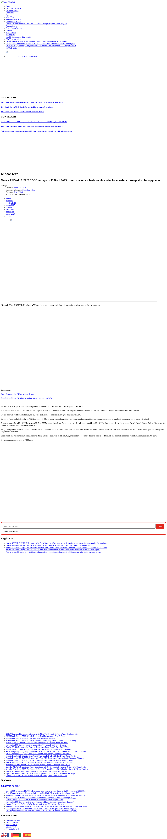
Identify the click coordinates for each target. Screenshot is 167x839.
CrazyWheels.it (10, 785)
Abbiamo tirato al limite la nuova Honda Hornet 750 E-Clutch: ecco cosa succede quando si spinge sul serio (47, 806)
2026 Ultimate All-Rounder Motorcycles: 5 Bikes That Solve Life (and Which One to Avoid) (32, 102)
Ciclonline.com (12, 822)
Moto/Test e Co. (28, 190)
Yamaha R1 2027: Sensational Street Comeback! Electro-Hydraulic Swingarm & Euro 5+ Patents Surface (46, 767)
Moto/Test (10, 17)
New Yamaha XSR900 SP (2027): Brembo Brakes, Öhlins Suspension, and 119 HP (38, 765)
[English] (4, 835)
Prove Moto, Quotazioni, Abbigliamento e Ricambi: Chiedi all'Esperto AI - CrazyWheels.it (41, 46)
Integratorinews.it (12, 829)
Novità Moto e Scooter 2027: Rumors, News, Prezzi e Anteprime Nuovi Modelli (37, 41)
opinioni (9, 207)
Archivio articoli (12, 11)
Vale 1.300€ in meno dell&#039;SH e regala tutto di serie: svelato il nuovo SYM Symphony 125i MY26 (46, 791)
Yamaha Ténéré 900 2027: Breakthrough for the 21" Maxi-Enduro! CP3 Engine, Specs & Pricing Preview (47, 769)
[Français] (10, 835)
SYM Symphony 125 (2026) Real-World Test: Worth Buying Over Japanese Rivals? (38, 754)
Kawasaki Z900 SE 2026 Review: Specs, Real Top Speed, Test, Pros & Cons (36, 745)
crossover (9, 201)
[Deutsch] (16, 835)
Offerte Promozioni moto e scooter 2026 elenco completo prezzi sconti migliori (36, 24)
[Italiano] (22, 835)
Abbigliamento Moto (14, 19)
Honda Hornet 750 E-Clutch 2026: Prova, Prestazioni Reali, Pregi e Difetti (34, 800)
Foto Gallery (11, 33)
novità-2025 (10, 205)
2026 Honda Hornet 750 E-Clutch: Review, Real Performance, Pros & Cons (27, 107)
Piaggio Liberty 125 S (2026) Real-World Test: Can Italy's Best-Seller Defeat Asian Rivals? (41, 756)
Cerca (160, 526)
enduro (8, 198)
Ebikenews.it (11, 827)
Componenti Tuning (13, 22)
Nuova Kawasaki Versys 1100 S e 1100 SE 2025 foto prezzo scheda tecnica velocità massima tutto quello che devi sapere (53, 550)
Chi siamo (10, 13)
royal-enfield (11, 203)
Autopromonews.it (13, 820)
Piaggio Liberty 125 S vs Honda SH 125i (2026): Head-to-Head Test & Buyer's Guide (39, 760)
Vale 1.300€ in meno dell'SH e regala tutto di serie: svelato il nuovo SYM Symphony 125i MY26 (34, 122)
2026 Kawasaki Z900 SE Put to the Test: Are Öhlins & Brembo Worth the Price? (37, 743)
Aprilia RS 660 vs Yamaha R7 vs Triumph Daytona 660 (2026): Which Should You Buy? (40, 773)
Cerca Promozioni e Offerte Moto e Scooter (18, 394)
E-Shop (9, 30)
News (8, 15)
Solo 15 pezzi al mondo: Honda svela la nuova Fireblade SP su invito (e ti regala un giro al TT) (33, 126)
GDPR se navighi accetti (15, 39)
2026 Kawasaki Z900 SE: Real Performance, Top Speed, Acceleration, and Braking (38, 749)
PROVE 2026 (11, 48)
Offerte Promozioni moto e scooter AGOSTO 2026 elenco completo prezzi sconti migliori (40, 43)
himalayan (10, 212)
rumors (8, 216)
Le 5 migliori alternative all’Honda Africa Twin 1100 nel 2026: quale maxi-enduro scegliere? (41, 808)
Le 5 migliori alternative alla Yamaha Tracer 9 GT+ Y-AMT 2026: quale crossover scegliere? (41, 811)
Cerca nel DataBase (13, 8)
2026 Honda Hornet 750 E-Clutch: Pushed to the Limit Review (22, 112)
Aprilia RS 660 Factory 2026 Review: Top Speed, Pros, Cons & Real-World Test (37, 747)
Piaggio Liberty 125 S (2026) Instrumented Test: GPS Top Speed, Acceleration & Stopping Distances (45, 758)
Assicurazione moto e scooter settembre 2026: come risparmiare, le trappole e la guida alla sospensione (36, 131)
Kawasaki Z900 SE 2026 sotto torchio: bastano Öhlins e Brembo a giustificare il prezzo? (40, 802)
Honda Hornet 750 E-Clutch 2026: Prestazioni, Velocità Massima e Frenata (35, 804)
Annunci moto (11, 26)
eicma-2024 (10, 214)
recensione (10, 209)
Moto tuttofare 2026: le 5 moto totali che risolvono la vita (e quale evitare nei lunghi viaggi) (41, 798)
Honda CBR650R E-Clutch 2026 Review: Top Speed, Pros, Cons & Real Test (36, 776)
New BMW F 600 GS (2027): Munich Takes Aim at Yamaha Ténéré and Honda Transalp (40, 762)
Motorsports (10, 35)
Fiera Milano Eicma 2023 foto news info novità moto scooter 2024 (26, 398)
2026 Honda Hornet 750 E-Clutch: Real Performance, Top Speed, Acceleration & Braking (41, 740)
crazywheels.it (11, 825)
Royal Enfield (19, 192)
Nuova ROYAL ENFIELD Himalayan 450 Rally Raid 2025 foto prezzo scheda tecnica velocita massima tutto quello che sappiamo (56, 543)
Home (8, 6)
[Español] (28, 835)
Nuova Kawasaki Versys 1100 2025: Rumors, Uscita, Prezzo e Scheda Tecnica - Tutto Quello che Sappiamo (47, 545)
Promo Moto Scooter (14, 28)
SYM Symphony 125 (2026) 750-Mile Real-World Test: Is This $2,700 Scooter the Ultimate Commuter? (46, 751)
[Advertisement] (74, 77)
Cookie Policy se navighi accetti (18, 37)
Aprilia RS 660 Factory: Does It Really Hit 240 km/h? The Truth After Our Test (36, 771)
